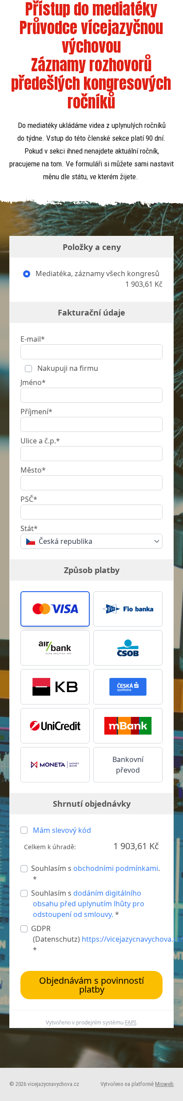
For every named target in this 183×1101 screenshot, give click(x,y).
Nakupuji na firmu (67, 368)
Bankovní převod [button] (127, 765)
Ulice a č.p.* (40, 441)
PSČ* (28, 499)
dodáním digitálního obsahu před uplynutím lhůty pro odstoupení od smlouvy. (88, 903)
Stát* (29, 528)
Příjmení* (36, 411)
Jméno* (33, 382)
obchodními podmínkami (115, 868)
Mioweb (164, 1084)
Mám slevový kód (62, 830)
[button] (55, 609)
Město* (33, 470)
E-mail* (32, 339)
